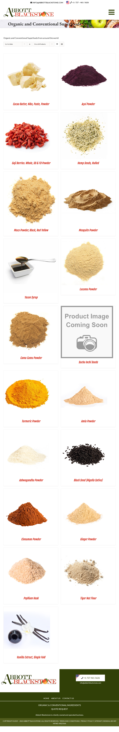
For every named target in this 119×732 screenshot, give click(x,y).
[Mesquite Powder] (88, 173)
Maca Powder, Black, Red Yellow (31, 230)
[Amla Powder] (84, 372)
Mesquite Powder (88, 230)
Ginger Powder (88, 539)
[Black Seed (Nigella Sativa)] (84, 431)
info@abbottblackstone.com (90, 683)
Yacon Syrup (31, 297)
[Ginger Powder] (84, 490)
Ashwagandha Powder (31, 480)
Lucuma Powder (88, 289)
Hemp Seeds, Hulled (88, 163)
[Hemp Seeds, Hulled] (84, 114)
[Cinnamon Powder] (27, 490)
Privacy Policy (87, 721)
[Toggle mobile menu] (112, 12)
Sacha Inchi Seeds (88, 362)
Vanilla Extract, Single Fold (31, 657)
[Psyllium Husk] (27, 549)
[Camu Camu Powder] (28, 307)
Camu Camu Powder (31, 358)
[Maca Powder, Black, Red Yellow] (31, 173)
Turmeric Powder (31, 421)
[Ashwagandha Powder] (27, 431)
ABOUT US (55, 698)
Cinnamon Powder (31, 539)
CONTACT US (68, 698)
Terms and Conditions (69, 721)
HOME (46, 698)
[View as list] (62, 44)
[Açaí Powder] (84, 55)
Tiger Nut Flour (88, 598)
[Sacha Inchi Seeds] (87, 307)
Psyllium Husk (30, 598)
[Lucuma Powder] (84, 240)
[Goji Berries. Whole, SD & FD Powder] (27, 114)
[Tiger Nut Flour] (84, 549)
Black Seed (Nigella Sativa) (88, 480)
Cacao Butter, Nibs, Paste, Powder (31, 104)
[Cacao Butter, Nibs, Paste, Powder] (27, 55)
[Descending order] (29, 44)
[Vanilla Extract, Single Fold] (27, 608)
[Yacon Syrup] (31, 240)
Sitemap (98, 721)
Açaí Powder (88, 104)
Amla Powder (88, 421)
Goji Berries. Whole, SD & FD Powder (31, 163)
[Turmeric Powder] (27, 372)
